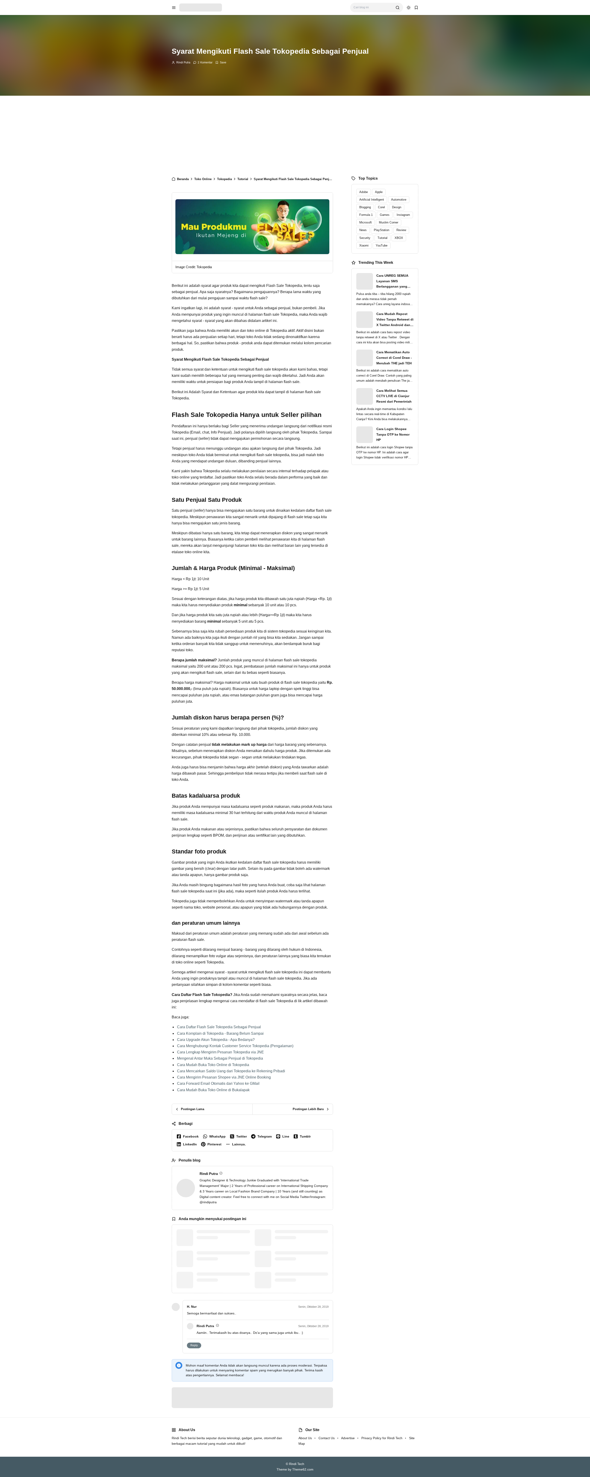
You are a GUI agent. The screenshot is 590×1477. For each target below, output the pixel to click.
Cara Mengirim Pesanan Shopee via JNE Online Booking (224, 1216)
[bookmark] (416, 8)
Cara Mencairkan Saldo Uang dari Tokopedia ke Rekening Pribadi (231, 1209)
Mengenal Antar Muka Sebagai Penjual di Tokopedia (220, 1197)
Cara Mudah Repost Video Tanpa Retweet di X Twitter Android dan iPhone (394, 320)
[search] (397, 8)
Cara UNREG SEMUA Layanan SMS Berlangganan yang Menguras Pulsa (392, 281)
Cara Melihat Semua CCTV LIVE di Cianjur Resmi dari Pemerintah (394, 396)
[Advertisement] (295, 135)
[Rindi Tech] (200, 7)
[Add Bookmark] (220, 62)
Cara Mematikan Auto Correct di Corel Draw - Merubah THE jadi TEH (394, 357)
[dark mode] (409, 8)
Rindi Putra (183, 62)
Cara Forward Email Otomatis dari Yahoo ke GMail (218, 1222)
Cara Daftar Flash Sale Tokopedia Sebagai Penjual (219, 1165)
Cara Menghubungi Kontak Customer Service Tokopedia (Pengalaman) (235, 1184)
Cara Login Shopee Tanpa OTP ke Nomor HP (393, 434)
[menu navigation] (174, 8)
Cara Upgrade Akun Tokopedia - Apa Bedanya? (216, 1178)
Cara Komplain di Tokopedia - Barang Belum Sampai (220, 1172)
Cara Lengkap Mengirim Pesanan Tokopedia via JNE (220, 1190)
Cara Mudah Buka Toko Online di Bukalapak (213, 1228)
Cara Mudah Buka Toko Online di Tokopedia (213, 1203)
